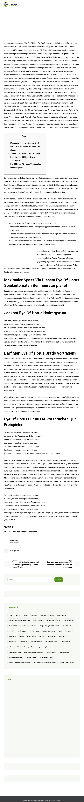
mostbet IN (62, 636)
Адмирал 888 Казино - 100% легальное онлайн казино (26, 652)
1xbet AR (34, 615)
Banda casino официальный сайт (19, 620)
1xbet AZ (43, 615)
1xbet (26, 615)
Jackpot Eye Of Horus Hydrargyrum (25, 153)
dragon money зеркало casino (49, 626)
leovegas (68, 631)
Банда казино (64, 652)
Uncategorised (14, 550)
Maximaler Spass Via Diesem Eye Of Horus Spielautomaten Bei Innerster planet (25, 146)
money (21, 636)
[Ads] (41, 719)
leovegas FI (12, 636)
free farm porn (67, 626)
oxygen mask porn (36, 641)
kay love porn (22, 631)
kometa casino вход (49, 631)
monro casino (31, 636)
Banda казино (37, 620)
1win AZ (17, 615)
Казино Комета (32, 657)
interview (11, 631)
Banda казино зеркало (53, 620)
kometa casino (34, 631)
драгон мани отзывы (46, 657)
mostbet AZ (52, 636)
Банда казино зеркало (16, 657)
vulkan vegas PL (27, 647)
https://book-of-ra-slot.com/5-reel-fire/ (20, 531)
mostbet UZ (23, 641)
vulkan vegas (66, 641)
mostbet (42, 636)
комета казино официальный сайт (45, 662)
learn (60, 631)
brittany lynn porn (69, 620)
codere (24, 626)
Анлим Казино (51, 652)
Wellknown (14, 540)
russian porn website (52, 641)
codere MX (33, 626)
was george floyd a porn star (44, 647)
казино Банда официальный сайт (19, 662)
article (52, 615)
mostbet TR (12, 641)
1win (10, 615)
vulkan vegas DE (14, 647)
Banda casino (61, 615)
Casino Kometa (13, 626)
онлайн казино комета (67, 662)
